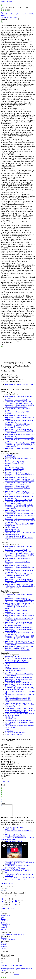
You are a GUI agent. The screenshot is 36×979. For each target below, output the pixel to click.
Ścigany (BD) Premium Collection (15, 732)
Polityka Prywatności (7, 969)
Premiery (14, 14)
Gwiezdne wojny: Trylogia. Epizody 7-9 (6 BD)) (19, 384)
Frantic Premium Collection (13, 670)
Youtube (3, 944)
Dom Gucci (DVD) (11, 457)
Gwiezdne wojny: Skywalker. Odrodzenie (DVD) (20, 443)
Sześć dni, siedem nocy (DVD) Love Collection (19, 713)
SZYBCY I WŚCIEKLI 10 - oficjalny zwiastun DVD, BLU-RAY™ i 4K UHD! (19, 878)
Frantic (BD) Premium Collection (15, 669)
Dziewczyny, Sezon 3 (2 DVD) (14, 467)
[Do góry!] (6, 1)
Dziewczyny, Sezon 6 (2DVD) (14, 472)
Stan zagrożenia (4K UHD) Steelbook (16, 712)
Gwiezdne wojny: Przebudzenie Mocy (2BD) (18, 424)
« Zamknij (4, 14)
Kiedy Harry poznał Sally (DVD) (15, 648)
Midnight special (10, 526)
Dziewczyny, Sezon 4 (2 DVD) (14, 469)
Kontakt (3, 929)
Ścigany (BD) (9, 731)
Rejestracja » (5, 965)
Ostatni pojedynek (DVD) (12, 531)
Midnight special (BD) (11, 527)
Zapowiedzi (20, 14)
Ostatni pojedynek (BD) (12, 529)
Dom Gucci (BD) (10, 455)
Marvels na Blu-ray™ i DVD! (14, 841)
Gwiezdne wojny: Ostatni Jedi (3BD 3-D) (17, 408)
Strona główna (5, 915)
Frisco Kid (8, 672)
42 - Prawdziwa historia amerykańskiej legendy (19, 658)
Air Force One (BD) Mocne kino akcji (16, 660)
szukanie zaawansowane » (9, 17)
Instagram (4, 946)
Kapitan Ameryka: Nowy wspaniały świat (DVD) (20, 710)
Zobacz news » (5, 782)
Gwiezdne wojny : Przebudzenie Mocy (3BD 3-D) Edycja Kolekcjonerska (19, 426)
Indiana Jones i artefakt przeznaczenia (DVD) (18, 703)
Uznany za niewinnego (12, 715)
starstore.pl (4, 938)
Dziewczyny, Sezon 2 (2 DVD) (14, 463)
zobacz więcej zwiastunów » (9, 869)
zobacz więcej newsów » (8, 839)
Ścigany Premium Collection (13, 734)
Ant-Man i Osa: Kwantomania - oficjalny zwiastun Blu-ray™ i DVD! (17, 866)
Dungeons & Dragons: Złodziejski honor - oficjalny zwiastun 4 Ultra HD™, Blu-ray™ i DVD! (18, 870)
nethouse (16, 974)
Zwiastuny (4, 926)
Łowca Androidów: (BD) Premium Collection (19, 720)
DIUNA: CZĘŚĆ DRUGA (13, 834)
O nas (9, 14)
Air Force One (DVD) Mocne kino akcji (17, 662)
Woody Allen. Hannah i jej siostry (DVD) (17, 650)
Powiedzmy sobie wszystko (13, 534)
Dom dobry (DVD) (7, 883)
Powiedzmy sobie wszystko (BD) (15, 536)
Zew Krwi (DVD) (10, 719)
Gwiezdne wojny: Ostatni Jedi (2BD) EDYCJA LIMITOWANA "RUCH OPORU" (19, 406)
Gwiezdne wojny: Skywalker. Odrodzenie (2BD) (19, 438)
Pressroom (4, 927)
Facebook (4, 943)
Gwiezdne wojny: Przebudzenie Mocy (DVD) (19, 429)
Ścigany (7, 729)
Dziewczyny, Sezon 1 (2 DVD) (14, 462)
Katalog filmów (5, 924)
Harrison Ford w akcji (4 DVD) (14, 689)
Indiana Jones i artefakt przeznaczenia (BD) (18, 698)
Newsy (27, 14)
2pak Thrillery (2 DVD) (12, 656)
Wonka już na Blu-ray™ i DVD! (15, 836)
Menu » (3, 12)
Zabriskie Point (9, 717)
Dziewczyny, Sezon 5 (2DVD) (14, 470)
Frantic (7, 667)
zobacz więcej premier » (8, 908)
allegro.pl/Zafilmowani (8, 939)
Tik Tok (3, 948)
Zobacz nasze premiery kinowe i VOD (12, 934)
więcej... (7, 410)
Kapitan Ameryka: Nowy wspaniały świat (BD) (19, 708)
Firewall (7, 663)
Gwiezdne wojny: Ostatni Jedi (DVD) (16, 415)
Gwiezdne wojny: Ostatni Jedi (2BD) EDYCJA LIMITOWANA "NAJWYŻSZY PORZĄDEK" (19, 402)
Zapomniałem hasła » (16, 965)
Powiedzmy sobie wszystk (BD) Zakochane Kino (20, 532)
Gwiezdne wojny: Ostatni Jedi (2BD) (16, 400)
